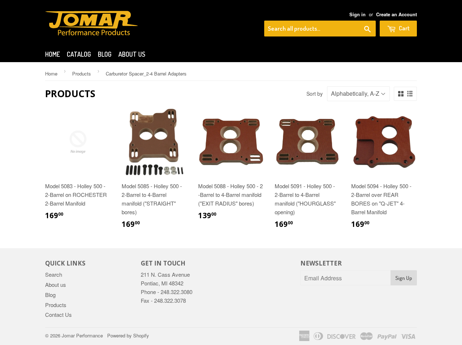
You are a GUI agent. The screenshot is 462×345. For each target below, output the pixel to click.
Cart (404, 28)
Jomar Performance (82, 335)
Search (53, 274)
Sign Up (403, 278)
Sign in (357, 14)
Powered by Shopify (128, 335)
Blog (105, 54)
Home (52, 54)
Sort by (314, 93)
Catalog (79, 54)
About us (131, 54)
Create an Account (396, 14)
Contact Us (58, 314)
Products (81, 73)
